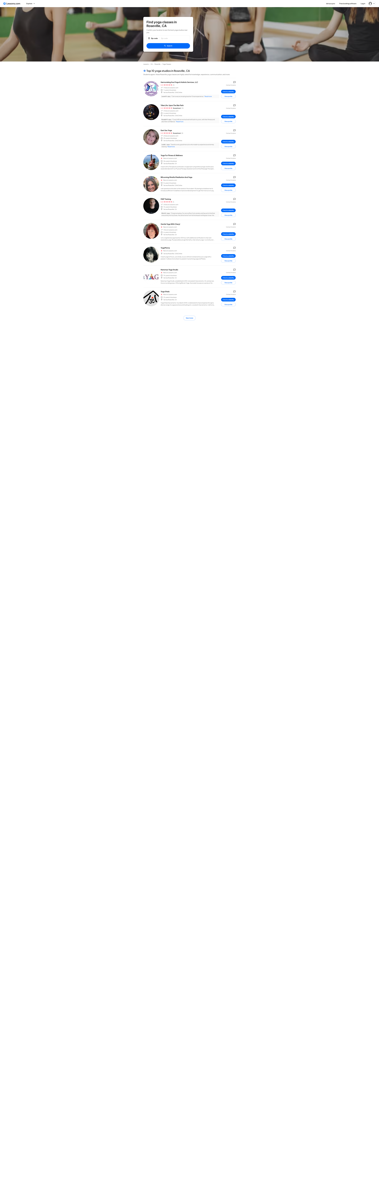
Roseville (157, 64)
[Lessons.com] (11, 3)
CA (152, 64)
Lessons (146, 64)
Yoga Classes (166, 64)
